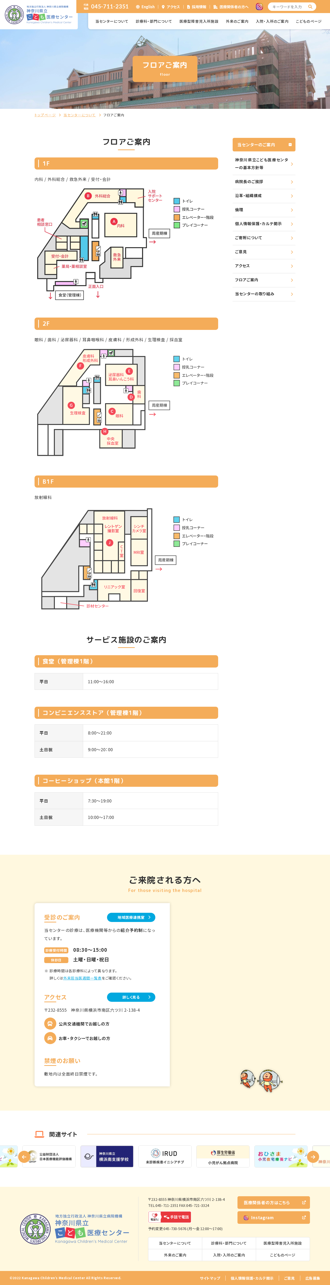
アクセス (173, 6)
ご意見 (241, 251)
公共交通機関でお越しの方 (84, 1024)
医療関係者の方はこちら (267, 1202)
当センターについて (112, 21)
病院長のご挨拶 (249, 181)
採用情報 (199, 6)
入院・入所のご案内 (272, 21)
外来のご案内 (237, 21)
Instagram (262, 1217)
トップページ (45, 114)
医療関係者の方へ (234, 6)
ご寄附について (248, 237)
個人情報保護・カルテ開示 (258, 223)
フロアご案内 (246, 279)
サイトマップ (210, 1278)
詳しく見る (131, 997)
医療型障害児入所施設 (199, 21)
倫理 (239, 209)
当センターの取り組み (254, 294)
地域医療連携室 (131, 917)
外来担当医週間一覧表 (82, 977)
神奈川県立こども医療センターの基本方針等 (261, 163)
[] (310, 7)
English (148, 6)
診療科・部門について (154, 21)
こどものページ (309, 21)
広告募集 (312, 1278)
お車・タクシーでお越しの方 (84, 1038)
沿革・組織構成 (248, 195)
